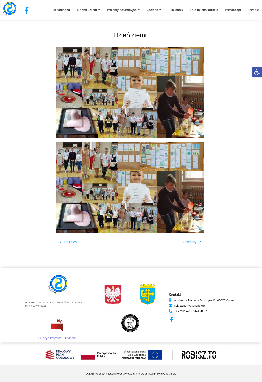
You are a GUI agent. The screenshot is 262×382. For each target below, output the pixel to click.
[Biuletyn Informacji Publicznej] (57, 324)
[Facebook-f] (27, 10)
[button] (257, 72)
